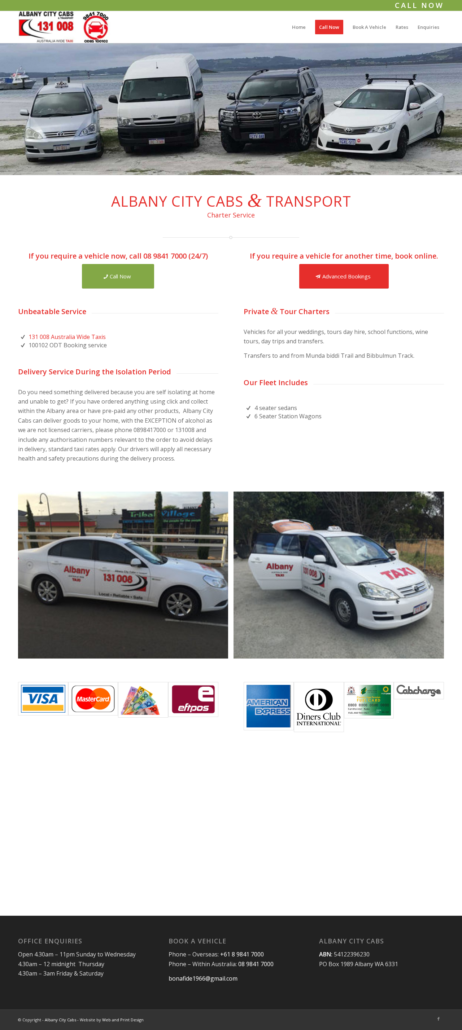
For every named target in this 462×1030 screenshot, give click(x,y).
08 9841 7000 (165, 256)
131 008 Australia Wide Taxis (67, 337)
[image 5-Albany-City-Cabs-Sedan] (126, 578)
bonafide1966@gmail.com (203, 978)
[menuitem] (298, 27)
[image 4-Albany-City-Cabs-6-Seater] (341, 578)
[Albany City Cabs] (64, 27)
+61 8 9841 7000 (242, 954)
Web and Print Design (123, 1019)
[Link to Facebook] (438, 1018)
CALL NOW (419, 5)
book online (415, 256)
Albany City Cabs (60, 1019)
